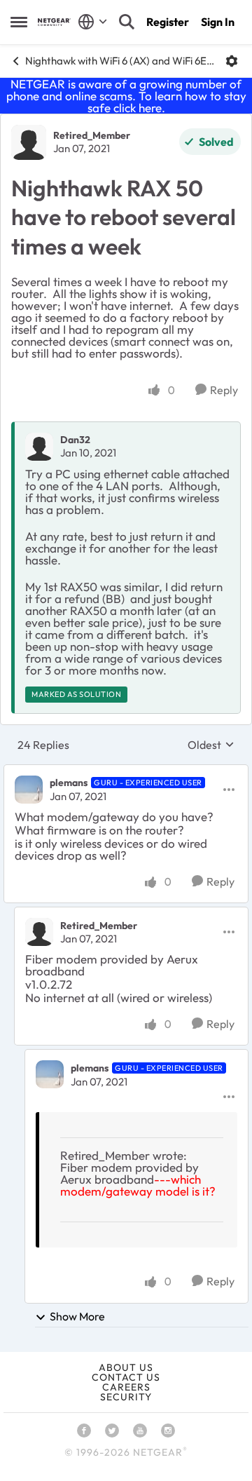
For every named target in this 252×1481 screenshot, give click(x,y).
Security (126, 1397)
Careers (126, 1387)
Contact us (126, 1377)
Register (167, 22)
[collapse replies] (126, 771)
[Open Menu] (231, 61)
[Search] (126, 21)
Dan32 (75, 440)
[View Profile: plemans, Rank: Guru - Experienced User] (29, 790)
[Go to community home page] (54, 22)
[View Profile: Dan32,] (39, 447)
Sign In (217, 22)
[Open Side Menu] (19, 21)
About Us (126, 1367)
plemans (69, 782)
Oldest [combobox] (211, 744)
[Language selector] (92, 22)
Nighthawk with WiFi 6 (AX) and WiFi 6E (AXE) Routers (120, 60)
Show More (77, 1316)
